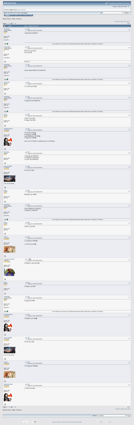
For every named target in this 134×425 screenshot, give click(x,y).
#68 (129, 152)
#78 (129, 338)
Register (25, 15)
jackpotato (7, 47)
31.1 (22, 12)
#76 (129, 297)
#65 (129, 97)
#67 (129, 129)
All (15, 23)
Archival (18, 19)
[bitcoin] (7, 43)
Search (16, 15)
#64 (129, 83)
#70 (129, 191)
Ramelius (7, 152)
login (19, 9)
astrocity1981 (8, 166)
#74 (129, 259)
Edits (5, 114)
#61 (129, 29)
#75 (129, 283)
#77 (129, 315)
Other (13, 19)
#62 (129, 47)
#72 (129, 223)
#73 (129, 237)
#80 (129, 385)
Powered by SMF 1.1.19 (58, 422)
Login (20, 15)
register (24, 9)
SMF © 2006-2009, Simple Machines (73, 422)
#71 (129, 205)
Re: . (29, 29)
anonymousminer (9, 259)
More (30, 15)
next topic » (127, 21)
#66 (129, 115)
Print (128, 23)
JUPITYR (6, 82)
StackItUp (7, 29)
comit (5, 237)
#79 (129, 362)
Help (12, 15)
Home (7, 15)
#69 (129, 167)
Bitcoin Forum (7, 19)
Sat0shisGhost (8, 128)
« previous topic (118, 21)
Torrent (25, 12)
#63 (129, 65)
